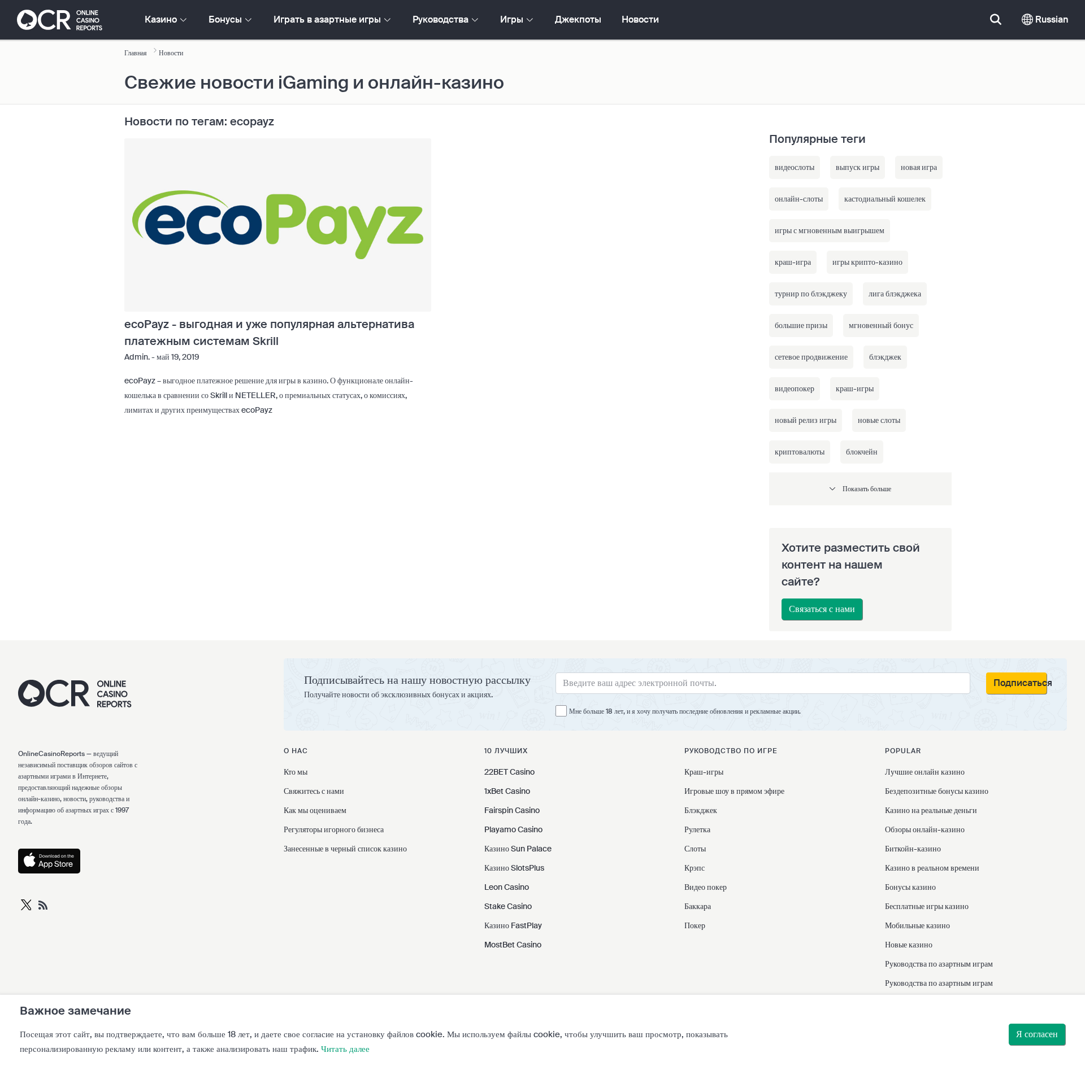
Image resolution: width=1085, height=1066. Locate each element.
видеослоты (794, 167)
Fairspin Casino (512, 810)
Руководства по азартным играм (939, 964)
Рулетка (697, 829)
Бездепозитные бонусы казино (936, 791)
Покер (694, 925)
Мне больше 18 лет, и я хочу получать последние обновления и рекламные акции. (685, 711)
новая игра (919, 167)
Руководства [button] (442, 19)
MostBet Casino (512, 945)
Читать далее (345, 1049)
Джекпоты (578, 19)
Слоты (695, 849)
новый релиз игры (805, 420)
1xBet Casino (507, 791)
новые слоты (879, 420)
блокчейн (862, 452)
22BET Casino (509, 772)
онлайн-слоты (799, 199)
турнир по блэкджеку (811, 294)
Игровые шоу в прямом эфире (734, 791)
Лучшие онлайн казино (925, 772)
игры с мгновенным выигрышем (829, 230)
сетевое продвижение (811, 357)
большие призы (801, 325)
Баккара (697, 906)
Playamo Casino (513, 829)
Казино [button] (162, 19)
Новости (640, 19)
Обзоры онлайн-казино (925, 829)
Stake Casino (508, 906)
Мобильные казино (917, 925)
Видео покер (705, 887)
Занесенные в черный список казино (345, 849)
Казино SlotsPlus (514, 868)
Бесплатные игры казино (927, 906)
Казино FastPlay (513, 925)
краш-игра (793, 262)
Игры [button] (513, 19)
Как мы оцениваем (315, 810)
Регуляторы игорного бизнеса (334, 829)
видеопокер (794, 388)
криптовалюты (799, 452)
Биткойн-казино (913, 849)
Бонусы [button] (226, 19)
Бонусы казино (910, 887)
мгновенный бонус (881, 325)
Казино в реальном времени (932, 868)
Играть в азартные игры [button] (328, 19)
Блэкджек (700, 810)
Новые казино (908, 945)
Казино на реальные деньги (931, 810)
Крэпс (694, 868)
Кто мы (295, 772)
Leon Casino (506, 887)
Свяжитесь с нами (314, 791)
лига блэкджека (895, 294)
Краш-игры (703, 772)
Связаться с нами (822, 609)
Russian (1050, 19)
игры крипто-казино (867, 262)
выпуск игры (857, 167)
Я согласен (1037, 1034)
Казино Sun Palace (518, 849)
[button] (860, 488)
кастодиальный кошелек (885, 199)
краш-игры (855, 388)
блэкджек (885, 357)
